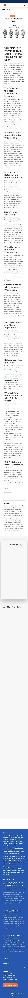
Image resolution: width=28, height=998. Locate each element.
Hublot (16, 380)
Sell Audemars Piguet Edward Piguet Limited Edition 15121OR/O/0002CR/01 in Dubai (13, 884)
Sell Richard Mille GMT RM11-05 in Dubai (13, 936)
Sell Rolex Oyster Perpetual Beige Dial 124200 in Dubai (13, 662)
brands (6, 374)
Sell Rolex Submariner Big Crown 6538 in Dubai (13, 630)
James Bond (16, 343)
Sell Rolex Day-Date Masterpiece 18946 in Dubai (13, 696)
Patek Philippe (13, 376)
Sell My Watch (8, 73)
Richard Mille (8, 378)
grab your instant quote (10, 775)
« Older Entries (7, 958)
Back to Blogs (6, 9)
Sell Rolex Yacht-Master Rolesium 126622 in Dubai (11, 759)
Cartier (20, 376)
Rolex (9, 63)
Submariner (7, 343)
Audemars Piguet (15, 887)
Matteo (15, 25)
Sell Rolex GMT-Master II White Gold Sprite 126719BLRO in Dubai (13, 791)
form (5, 276)
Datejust (19, 99)
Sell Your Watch (10, 985)
